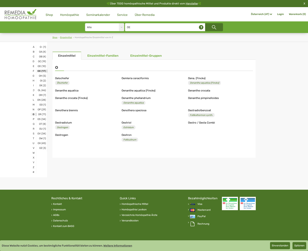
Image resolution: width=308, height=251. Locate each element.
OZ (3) (42, 148)
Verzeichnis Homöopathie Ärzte (139, 215)
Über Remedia (145, 15)
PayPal (201, 216)
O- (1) (43, 46)
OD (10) (42, 66)
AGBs (56, 215)
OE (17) (41, 71)
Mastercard (204, 210)
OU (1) (42, 128)
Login (280, 14)
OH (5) (42, 75)
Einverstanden (280, 245)
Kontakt (57, 204)
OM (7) (42, 95)
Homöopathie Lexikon (134, 209)
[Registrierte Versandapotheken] (230, 203)
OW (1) (42, 138)
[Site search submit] (214, 27)
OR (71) (42, 114)
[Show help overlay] (201, 27)
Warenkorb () (297, 14)
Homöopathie (69, 15)
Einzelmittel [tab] (67, 55)
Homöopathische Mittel (135, 204)
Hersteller (192, 3)
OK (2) (42, 85)
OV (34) (41, 133)
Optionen (299, 245)
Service (122, 15)
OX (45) (42, 143)
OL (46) (42, 90)
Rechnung (203, 224)
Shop (49, 15)
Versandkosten (130, 220)
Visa (199, 204)
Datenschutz (60, 220)
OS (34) (41, 119)
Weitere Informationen (117, 245)
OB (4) (42, 56)
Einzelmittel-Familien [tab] (103, 55)
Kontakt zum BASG (63, 226)
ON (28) (41, 99)
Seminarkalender (98, 15)
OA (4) (42, 51)
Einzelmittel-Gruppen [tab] (146, 55)
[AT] (21, 14)
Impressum (59, 209)
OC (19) (42, 61)
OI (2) (43, 80)
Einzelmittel (66, 37)
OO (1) (42, 104)
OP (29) (42, 109)
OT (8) (42, 123)
